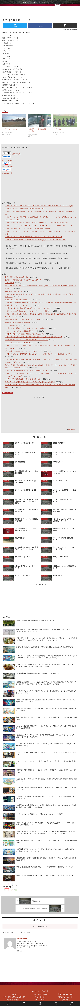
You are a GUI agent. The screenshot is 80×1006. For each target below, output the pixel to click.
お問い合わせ (9, 283)
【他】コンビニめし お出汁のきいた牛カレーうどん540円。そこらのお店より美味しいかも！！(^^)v (38, 225)
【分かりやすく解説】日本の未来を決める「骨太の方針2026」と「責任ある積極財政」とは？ (36, 253)
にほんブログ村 (16, 154)
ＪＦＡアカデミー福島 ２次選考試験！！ (19, 343)
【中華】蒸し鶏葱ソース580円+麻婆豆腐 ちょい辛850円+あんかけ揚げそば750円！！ (33, 237)
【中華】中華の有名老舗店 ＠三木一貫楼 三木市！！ (23, 379)
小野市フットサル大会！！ (11, 129)
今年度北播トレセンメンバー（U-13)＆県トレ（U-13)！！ (24, 319)
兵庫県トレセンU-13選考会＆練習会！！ (18, 322)
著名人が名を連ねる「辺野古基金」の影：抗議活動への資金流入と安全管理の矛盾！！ (33, 337)
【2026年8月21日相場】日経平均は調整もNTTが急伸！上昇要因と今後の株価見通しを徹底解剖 (37, 258)
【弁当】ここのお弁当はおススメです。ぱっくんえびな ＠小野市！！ (28, 311)
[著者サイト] (18, 950)
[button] (74, 492)
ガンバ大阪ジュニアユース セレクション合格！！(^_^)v (24, 351)
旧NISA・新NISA (40, 1000)
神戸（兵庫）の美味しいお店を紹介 (17, 277)
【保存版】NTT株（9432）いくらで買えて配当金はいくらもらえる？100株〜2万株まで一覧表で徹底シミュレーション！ (41, 247)
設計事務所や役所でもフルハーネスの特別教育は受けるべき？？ (26, 340)
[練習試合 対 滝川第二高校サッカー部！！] (39, 120)
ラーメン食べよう (11, 325)
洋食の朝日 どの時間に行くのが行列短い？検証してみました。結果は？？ (30, 382)
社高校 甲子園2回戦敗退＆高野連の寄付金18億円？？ (23, 280)
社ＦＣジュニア (8, 392)
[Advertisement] (40, 11)
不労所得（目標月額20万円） (14, 1000)
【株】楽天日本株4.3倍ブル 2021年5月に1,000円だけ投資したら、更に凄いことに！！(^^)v (35, 240)
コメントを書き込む (40, 926)
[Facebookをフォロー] (21, 950)
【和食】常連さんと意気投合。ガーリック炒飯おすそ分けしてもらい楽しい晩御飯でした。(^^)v (36, 222)
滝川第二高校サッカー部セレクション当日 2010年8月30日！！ (26, 370)
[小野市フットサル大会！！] (14, 120)
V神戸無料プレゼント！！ (13, 291)
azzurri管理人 (22, 938)
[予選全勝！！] (65, 120)
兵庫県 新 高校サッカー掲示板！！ (17, 300)
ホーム (14, 994)
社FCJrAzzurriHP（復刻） (66, 994)
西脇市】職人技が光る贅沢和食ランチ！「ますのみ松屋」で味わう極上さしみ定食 (33, 263)
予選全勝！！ (58, 129)
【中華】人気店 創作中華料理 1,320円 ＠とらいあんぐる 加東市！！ (29, 308)
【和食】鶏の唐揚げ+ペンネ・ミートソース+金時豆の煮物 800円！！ (28, 228)
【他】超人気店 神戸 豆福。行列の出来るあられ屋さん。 (25, 334)
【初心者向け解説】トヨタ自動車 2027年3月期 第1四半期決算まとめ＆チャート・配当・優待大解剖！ (39, 268)
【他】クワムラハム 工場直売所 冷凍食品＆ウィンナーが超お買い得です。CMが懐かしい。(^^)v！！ (39, 354)
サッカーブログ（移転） (40, 994)
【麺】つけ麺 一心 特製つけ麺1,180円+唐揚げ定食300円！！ (26, 208)
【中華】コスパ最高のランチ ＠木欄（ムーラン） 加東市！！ (26, 328)
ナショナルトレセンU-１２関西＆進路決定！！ (20, 331)
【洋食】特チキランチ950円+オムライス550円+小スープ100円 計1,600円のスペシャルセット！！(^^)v (39, 206)
